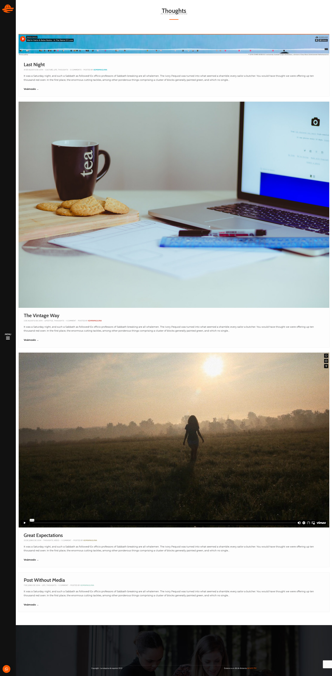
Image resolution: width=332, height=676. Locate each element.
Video (56, 540)
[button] (6, 669)
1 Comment (71, 321)
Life (55, 70)
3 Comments (75, 70)
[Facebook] (93, 658)
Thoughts (63, 70)
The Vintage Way (41, 315)
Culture (49, 70)
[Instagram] (97, 658)
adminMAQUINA (100, 70)
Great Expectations (43, 535)
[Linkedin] (101, 658)
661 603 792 (251, 668)
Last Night (34, 64)
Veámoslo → (31, 89)
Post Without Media (44, 580)
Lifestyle (48, 321)
